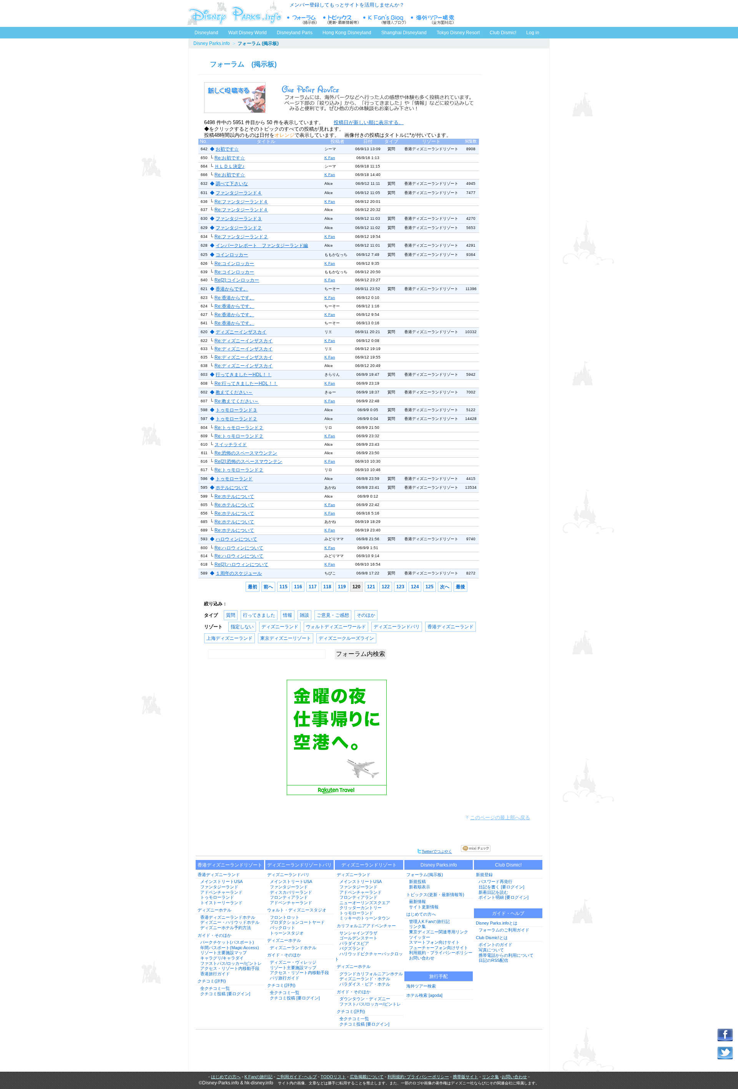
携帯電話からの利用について (506, 955)
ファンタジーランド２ (239, 228)
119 (342, 586)
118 (327, 586)
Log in (532, 32)
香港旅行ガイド (215, 973)
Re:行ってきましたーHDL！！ (246, 383)
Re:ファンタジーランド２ (241, 236)
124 (415, 586)
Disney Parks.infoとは (496, 923)
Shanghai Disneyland (404, 32)
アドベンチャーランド (221, 892)
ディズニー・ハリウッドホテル (229, 922)
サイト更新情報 (424, 907)
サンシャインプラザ (358, 933)
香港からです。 (232, 289)
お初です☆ (227, 149)
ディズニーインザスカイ (241, 332)
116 (298, 586)
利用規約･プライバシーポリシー (418, 1076)
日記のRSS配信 (493, 960)
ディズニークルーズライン (346, 638)
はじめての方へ (421, 914)
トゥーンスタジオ (287, 933)
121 (371, 586)
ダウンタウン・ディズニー (364, 998)
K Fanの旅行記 (258, 1076)
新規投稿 (417, 881)
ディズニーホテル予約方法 (225, 927)
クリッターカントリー (360, 907)
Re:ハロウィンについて (238, 548)
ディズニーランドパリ (397, 626)
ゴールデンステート (358, 938)
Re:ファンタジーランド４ (241, 201)
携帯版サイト (465, 1076)
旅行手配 (438, 976)
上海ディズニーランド (229, 638)
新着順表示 (419, 887)
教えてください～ (234, 392)
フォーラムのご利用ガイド (504, 930)
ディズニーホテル (214, 910)
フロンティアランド (289, 897)
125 (430, 586)
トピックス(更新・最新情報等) (435, 894)
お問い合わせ (421, 958)
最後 (460, 586)
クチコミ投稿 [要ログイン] (225, 993)
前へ (268, 586)
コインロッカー (232, 254)
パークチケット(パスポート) (227, 942)
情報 (287, 615)
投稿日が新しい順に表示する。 (369, 122)
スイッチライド (230, 444)
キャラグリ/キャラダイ (222, 958)
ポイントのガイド (495, 944)
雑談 (304, 615)
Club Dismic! (503, 32)
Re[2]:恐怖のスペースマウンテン (248, 461)
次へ (444, 586)
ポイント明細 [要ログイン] (504, 897)
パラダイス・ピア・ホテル (364, 984)
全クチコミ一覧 (215, 988)
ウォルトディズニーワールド (336, 626)
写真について (491, 950)
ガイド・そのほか (214, 935)
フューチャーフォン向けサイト (438, 947)
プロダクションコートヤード (297, 922)
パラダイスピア (354, 943)
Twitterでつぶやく (437, 851)
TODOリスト (333, 1076)
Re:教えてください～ (236, 401)
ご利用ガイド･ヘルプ (296, 1076)
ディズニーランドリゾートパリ (299, 865)
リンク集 (417, 926)
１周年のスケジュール (239, 573)
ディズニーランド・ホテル (364, 978)
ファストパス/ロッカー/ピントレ (231, 963)
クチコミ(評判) (212, 981)
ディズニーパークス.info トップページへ (234, 13)
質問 (230, 615)
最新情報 (417, 901)
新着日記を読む (493, 892)
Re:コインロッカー (234, 263)
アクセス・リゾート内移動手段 (229, 968)
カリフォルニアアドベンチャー (366, 925)
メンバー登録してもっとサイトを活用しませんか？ (346, 5)
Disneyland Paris (294, 32)
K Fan (329, 158)
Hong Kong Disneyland (346, 32)
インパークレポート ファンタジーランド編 (262, 245)
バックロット (282, 927)
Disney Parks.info (211, 43)
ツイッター (419, 937)
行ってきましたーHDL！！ (243, 374)
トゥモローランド (234, 478)
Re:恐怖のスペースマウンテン (245, 453)
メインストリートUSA (221, 881)
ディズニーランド (279, 626)
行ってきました (259, 615)
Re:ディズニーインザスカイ (243, 341)
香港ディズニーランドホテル (227, 917)
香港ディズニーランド (450, 626)
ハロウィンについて (236, 539)
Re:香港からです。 (234, 297)
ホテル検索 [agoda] (424, 995)
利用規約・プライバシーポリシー (440, 952)
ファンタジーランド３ (239, 218)
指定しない (242, 626)
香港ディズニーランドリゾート (230, 865)
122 (386, 586)
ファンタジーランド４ (239, 193)
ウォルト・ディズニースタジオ (296, 910)
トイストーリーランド (221, 902)
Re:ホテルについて (234, 496)
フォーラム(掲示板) (424, 874)
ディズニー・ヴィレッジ (293, 962)
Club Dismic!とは (492, 937)
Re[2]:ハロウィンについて (241, 564)
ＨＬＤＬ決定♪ (229, 166)
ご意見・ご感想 (333, 615)
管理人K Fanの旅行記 (429, 921)
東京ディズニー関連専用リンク (438, 932)
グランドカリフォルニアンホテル (371, 973)
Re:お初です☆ (229, 158)
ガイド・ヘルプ (508, 913)
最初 (252, 586)
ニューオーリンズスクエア (364, 902)
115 (283, 586)
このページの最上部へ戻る (500, 817)
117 (313, 586)
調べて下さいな (232, 183)
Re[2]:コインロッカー (236, 280)
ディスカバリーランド (291, 892)
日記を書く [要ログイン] (501, 887)
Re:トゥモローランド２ (238, 427)
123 (400, 586)
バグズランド (352, 948)
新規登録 (484, 874)
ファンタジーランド (219, 887)
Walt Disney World (247, 31)
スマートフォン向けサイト (434, 942)
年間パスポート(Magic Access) (229, 947)
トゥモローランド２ (236, 419)
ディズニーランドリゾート (369, 865)
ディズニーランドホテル (293, 947)
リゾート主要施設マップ (223, 952)
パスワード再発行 (495, 881)
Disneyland (206, 32)
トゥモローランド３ (236, 410)
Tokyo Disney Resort (458, 32)
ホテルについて (232, 487)
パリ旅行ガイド (284, 978)
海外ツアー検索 (421, 986)
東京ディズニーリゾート (285, 638)
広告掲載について (367, 1076)
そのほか (366, 615)
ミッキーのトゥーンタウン (364, 918)
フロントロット (284, 917)
